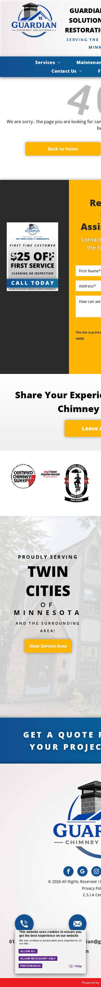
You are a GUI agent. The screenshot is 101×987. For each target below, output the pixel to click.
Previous (13, 258)
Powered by (90, 982)
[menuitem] (47, 62)
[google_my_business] (82, 872)
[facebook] (68, 872)
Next (51, 258)
